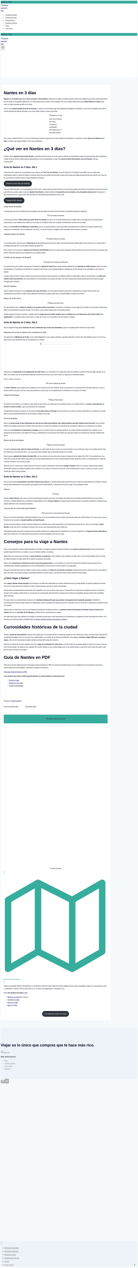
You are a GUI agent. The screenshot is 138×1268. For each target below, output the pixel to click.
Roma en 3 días (13, 1002)
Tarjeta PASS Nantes (14, 200)
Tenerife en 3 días (13, 1000)
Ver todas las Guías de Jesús (56, 1014)
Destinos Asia (10, 20)
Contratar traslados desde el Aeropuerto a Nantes (50, 619)
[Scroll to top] (3, 1081)
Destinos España (11, 15)
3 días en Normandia (16, 686)
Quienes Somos (10, 1063)
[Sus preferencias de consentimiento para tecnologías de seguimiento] (134, 1264)
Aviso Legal (8, 1066)
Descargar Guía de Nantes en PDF (15, 672)
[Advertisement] (69, 64)
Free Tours (9, 28)
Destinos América (11, 23)
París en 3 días (14, 680)
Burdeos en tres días (16, 683)
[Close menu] (1, 1243)
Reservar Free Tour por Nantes (17, 183)
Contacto (8, 1069)
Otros (7, 26)
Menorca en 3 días (14, 997)
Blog (6, 1061)
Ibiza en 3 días (12, 1005)
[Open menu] (3, 47)
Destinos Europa (11, 17)
